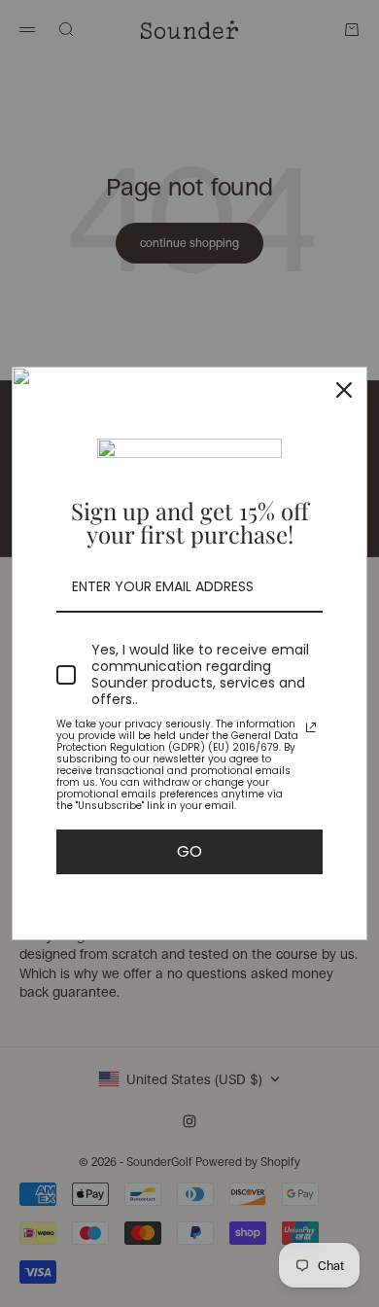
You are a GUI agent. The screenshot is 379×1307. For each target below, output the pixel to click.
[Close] (344, 390)
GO (189, 851)
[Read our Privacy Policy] (311, 727)
